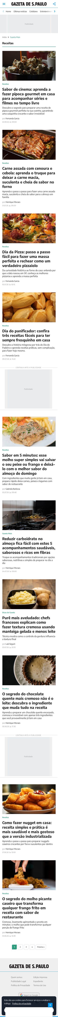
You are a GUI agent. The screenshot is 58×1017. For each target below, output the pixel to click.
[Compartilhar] (54, 4)
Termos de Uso (39, 985)
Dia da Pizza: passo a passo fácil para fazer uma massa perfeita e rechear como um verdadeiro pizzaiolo (26, 258)
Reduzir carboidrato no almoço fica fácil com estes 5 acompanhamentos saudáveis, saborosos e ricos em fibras (28, 545)
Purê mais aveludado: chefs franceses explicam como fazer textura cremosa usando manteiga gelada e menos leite (28, 624)
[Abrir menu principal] (4, 4)
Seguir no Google (31, 995)
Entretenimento (47, 11)
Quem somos (16, 977)
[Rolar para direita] (55, 11)
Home (8, 11)
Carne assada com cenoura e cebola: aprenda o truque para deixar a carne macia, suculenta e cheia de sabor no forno (28, 177)
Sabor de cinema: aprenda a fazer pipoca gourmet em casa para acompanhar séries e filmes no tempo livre (28, 96)
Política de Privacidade (20, 985)
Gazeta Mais (15, 37)
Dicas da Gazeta (8, 612)
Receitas (5, 84)
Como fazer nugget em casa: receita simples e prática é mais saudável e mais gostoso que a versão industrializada (28, 829)
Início (4, 37)
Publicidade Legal (18, 981)
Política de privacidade (21, 1003)
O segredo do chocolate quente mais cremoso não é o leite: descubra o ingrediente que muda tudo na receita (27, 701)
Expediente (38, 981)
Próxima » (40, 947)
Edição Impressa (40, 977)
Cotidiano (33, 11)
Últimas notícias (20, 11)
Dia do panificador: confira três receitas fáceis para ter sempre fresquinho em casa (26, 335)
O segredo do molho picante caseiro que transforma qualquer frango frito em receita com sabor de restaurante (27, 907)
